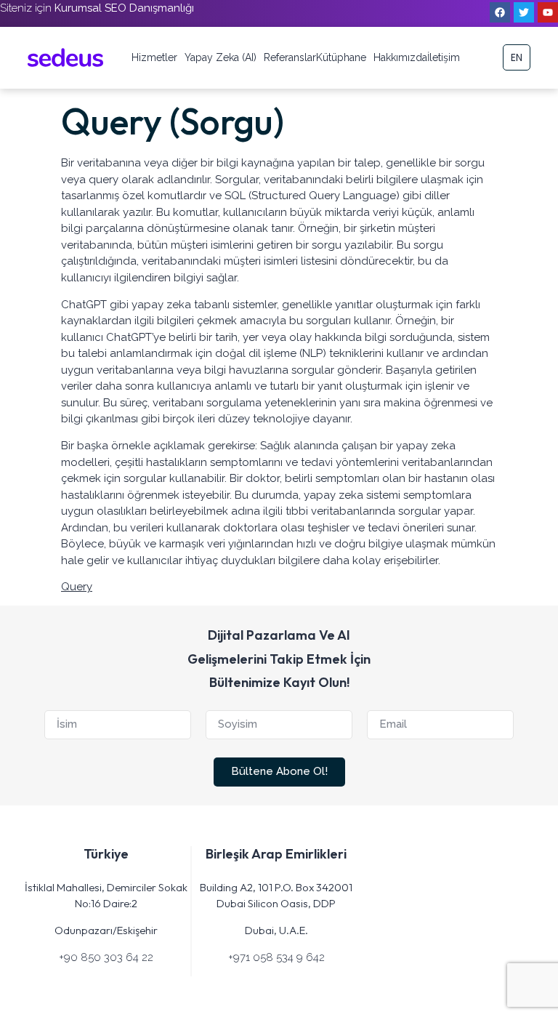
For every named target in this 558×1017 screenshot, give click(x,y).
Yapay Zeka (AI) (220, 57)
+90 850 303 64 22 (106, 957)
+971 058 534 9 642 (276, 957)
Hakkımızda (400, 57)
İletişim (443, 57)
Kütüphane (341, 57)
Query (76, 586)
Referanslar (290, 57)
